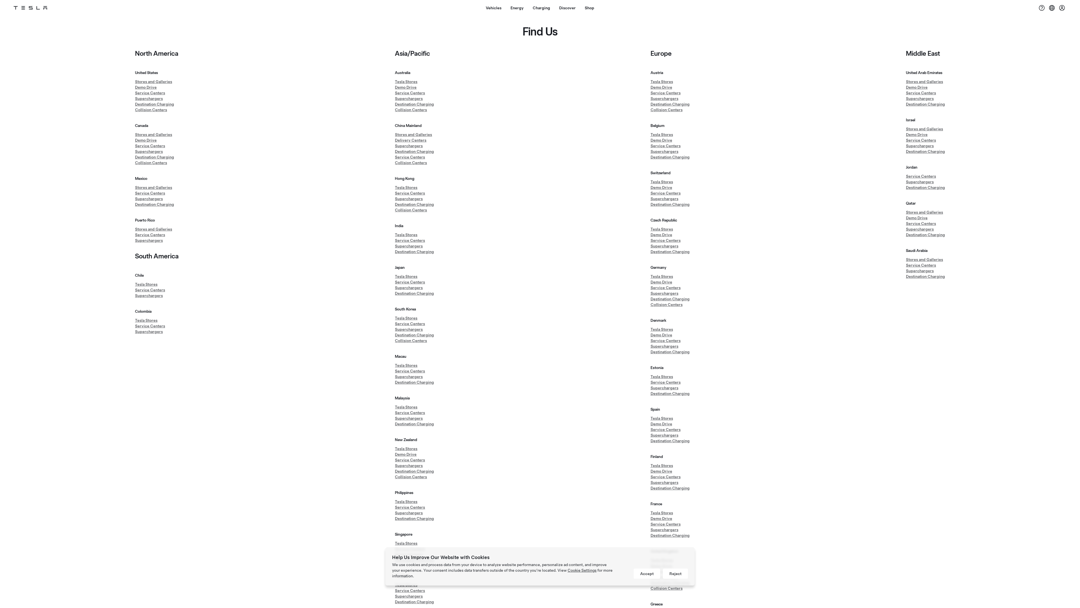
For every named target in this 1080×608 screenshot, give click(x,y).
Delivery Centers (410, 140)
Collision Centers (151, 110)
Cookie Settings (582, 570)
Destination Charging (154, 104)
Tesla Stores (146, 284)
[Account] (1062, 7)
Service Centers (150, 93)
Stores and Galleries (153, 81)
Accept (647, 573)
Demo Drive (146, 87)
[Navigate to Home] (30, 8)
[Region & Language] (1051, 7)
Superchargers (149, 98)
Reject (675, 573)
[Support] (1041, 7)
